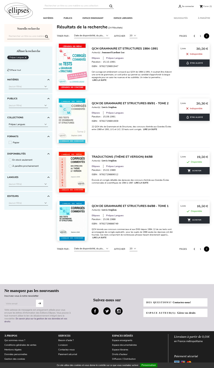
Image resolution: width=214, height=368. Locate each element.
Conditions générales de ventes (20, 345)
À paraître (204, 18)
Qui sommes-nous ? (14, 340)
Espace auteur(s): (171, 312)
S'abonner (39, 303)
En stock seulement (22, 160)
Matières (48, 18)
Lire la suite (99, 80)
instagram (119, 311)
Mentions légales (13, 349)
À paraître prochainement (25, 166)
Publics (68, 18)
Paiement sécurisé (67, 354)
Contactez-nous (66, 349)
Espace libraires (123, 18)
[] (111, 6)
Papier (16, 142)
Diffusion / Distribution (124, 359)
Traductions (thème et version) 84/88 (122, 157)
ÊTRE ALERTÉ (194, 63)
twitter (107, 311)
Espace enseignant (93, 18)
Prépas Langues (115, 58)
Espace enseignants (122, 340)
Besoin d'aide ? (66, 340)
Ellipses (96, 58)
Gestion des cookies (14, 359)
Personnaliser (149, 365)
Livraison (63, 345)
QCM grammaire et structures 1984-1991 (125, 49)
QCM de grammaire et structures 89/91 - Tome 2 (130, 103)
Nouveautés (181, 18)
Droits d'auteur (120, 354)
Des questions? (168, 302)
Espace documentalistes (124, 345)
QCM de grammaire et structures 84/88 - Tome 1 (130, 206)
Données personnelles (15, 354)
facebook (95, 311)
